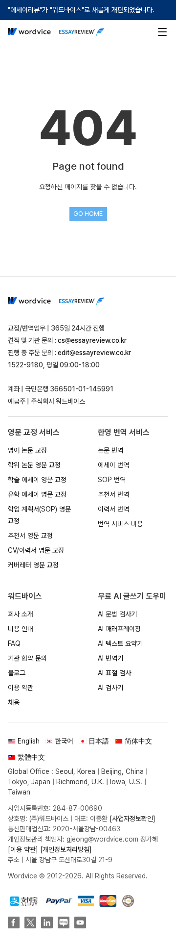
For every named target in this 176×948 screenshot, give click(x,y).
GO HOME (88, 213)
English (29, 741)
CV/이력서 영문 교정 (36, 550)
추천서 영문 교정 (30, 535)
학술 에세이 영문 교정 (37, 480)
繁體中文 (31, 757)
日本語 (98, 741)
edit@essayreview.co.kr (94, 353)
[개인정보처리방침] (66, 849)
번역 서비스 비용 (120, 524)
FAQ (14, 643)
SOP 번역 (112, 480)
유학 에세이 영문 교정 (37, 494)
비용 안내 (20, 629)
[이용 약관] (23, 849)
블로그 (16, 673)
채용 (14, 702)
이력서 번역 (113, 509)
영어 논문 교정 (27, 450)
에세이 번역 (113, 465)
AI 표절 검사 (114, 673)
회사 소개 (20, 614)
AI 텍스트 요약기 (120, 643)
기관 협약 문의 (27, 658)
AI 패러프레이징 (119, 629)
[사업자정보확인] (132, 818)
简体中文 (138, 741)
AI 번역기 (110, 658)
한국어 (64, 741)
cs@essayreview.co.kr (92, 340)
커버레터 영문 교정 (33, 565)
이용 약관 (20, 688)
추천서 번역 (113, 494)
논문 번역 (110, 450)
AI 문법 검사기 (117, 614)
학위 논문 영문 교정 (34, 465)
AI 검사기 (110, 688)
